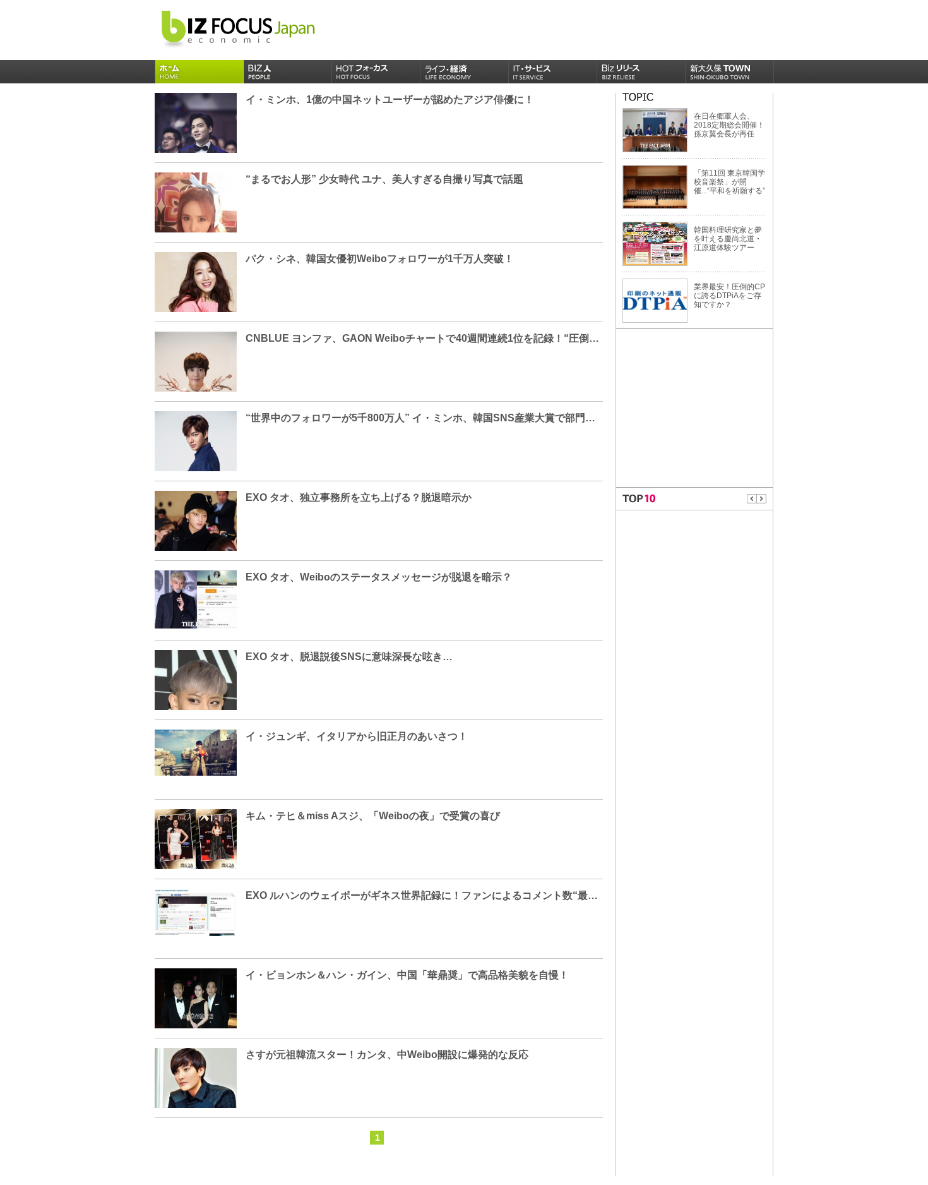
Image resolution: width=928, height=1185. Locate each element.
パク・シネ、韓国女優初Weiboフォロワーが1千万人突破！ (380, 258)
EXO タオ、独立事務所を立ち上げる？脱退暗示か (359, 497)
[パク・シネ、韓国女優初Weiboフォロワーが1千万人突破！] (196, 302)
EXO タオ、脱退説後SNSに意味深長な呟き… (349, 656)
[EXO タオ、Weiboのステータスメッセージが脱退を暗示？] (196, 598)
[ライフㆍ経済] (464, 71)
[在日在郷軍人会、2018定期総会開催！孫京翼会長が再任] (655, 129)
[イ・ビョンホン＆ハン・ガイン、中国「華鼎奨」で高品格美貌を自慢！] (196, 1022)
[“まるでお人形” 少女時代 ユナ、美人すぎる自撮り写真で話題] (196, 223)
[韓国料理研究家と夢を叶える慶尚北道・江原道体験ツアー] (655, 243)
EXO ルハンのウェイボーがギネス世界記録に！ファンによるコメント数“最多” (424, 895)
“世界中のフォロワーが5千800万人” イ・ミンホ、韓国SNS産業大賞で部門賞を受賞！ (441, 417)
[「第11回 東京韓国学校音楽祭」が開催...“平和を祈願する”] (655, 186)
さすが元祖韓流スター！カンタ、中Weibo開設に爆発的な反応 (387, 1054)
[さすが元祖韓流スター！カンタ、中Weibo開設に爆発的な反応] (196, 1102)
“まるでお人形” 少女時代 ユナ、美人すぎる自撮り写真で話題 (384, 179)
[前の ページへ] (752, 498)
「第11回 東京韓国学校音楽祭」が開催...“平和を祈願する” (729, 182)
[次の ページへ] (761, 498)
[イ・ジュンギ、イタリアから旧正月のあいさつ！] (196, 752)
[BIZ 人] (288, 71)
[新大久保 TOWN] (730, 71)
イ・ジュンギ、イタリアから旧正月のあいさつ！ (357, 736)
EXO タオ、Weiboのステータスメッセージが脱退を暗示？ (379, 577)
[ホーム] (199, 71)
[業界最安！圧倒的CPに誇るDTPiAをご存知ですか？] (655, 300)
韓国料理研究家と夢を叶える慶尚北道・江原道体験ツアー (728, 239)
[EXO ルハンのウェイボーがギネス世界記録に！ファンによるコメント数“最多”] (196, 912)
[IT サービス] (553, 71)
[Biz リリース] (641, 71)
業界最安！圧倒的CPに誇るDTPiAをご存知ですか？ (729, 295)
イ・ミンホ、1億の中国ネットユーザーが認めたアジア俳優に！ (390, 99)
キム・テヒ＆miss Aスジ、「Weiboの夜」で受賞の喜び (373, 815)
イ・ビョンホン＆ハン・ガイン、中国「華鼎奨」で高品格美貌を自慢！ (407, 975)
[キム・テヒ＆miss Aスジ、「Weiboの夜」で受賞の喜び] (196, 839)
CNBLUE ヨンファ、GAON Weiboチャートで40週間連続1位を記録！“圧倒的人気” (435, 338)
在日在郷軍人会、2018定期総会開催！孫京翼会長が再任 (729, 125)
